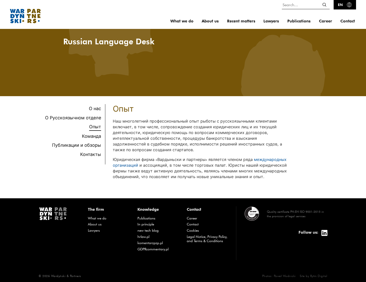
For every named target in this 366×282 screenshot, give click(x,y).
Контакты (90, 154)
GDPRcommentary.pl (158, 249)
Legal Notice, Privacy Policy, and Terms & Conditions (207, 238)
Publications (298, 21)
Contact (347, 21)
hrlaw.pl (158, 236)
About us (210, 21)
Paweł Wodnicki (285, 276)
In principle (158, 224)
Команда (91, 136)
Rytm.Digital (318, 276)
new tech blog (158, 230)
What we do (181, 21)
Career (325, 21)
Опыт (95, 126)
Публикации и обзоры (76, 145)
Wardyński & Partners (66, 276)
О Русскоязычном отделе (73, 118)
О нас (95, 108)
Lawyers (271, 21)
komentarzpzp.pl (158, 242)
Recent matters (241, 21)
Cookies (193, 230)
